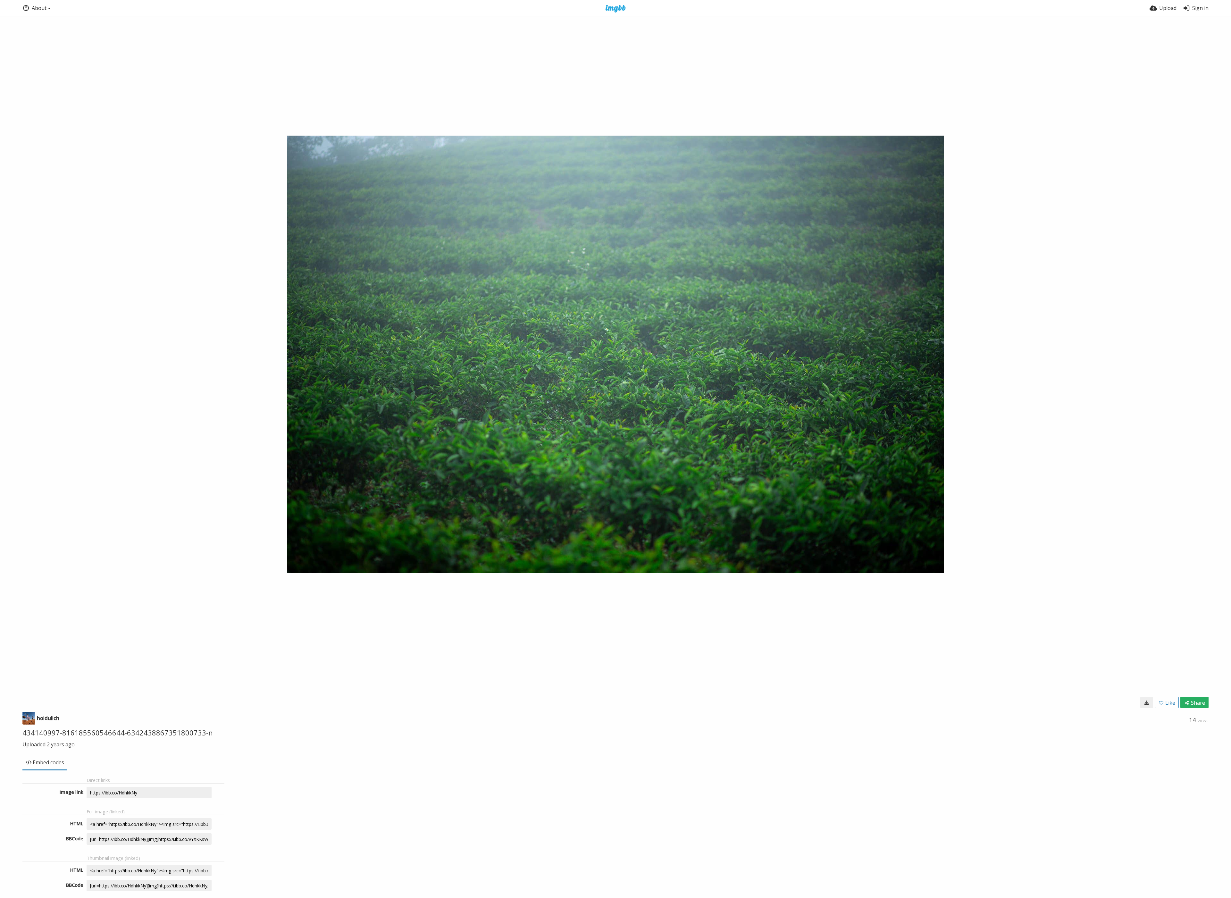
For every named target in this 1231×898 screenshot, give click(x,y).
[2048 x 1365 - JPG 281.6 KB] (1146, 702)
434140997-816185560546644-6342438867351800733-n (117, 732)
